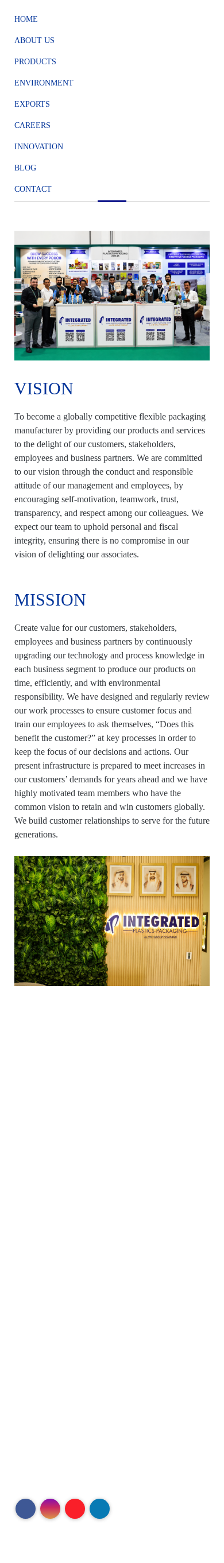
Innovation (38, 146)
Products (35, 61)
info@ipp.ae (89, 1110)
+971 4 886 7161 (114, 1071)
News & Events (51, 1312)
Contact (33, 189)
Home (26, 19)
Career (35, 1296)
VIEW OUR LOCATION (102, 1140)
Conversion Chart (55, 1265)
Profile (35, 1217)
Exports (32, 104)
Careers (32, 125)
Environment (44, 83)
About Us (34, 40)
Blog (25, 168)
